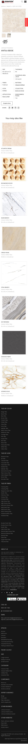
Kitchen (3, 631)
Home (3, 6)
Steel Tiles (3, 537)
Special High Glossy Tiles (8, 531)
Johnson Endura (5, 710)
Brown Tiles (4, 418)
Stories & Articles (5, 689)
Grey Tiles (3, 424)
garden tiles (4, 586)
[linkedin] (9, 592)
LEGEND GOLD (5, 391)
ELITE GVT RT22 (17, 6)
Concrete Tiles (5, 463)
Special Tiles (4, 535)
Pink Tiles (3, 436)
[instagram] (7, 592)
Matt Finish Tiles (5, 507)
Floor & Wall (5, 96)
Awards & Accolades (7, 684)
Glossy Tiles (4, 497)
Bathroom (4, 633)
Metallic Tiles (4, 428)
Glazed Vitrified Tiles (6, 671)
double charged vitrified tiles (16, 586)
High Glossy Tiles (5, 503)
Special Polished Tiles (7, 533)
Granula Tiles (4, 499)
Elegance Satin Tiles (6, 491)
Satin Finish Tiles (5, 529)
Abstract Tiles (5, 456)
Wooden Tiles (5, 479)
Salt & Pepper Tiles (6, 475)
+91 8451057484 (7, 611)
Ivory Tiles (3, 426)
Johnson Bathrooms (7, 712)
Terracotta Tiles (5, 445)
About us (3, 682)
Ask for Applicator (6, 702)
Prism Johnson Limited (7, 721)
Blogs (2, 696)
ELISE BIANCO (5, 218)
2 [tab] (15, 30)
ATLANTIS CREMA (6, 148)
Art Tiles (3, 458)
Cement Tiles (4, 460)
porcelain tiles (14, 580)
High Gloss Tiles (5, 501)
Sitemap (7, 738)
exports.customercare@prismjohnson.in (12, 619)
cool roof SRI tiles (13, 583)
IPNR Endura (4, 725)
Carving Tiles (4, 487)
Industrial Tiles (5, 675)
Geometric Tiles (5, 465)
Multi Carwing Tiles (6, 511)
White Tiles (4, 447)
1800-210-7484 (5, 608)
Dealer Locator (6, 650)
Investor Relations (6, 687)
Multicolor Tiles (5, 432)
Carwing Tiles (4, 489)
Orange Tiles (4, 434)
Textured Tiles (4, 541)
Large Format (5, 657)
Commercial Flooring (7, 641)
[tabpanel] (14, 20)
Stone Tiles (4, 477)
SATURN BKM (5, 322)
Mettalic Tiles (4, 469)
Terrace (3, 635)
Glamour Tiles (5, 495)
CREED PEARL (5, 253)
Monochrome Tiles (6, 471)
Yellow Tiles (4, 449)
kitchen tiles (21, 578)
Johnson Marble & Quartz (8, 714)
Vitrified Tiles (4, 673)
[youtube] (12, 592)
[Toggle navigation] (25, 1)
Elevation (3, 637)
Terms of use (14, 738)
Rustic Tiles (4, 527)
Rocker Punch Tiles (6, 525)
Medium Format (5, 659)
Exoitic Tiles (4, 493)
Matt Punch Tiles (5, 509)
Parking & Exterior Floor (7, 646)
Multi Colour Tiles (5, 430)
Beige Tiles (4, 412)
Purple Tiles (4, 438)
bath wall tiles (5, 580)
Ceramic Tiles (5, 669)
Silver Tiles (4, 443)
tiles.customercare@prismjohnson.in (11, 618)
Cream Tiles (4, 420)
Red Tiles (3, 440)
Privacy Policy (22, 738)
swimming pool (16, 584)
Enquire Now (26, 22)
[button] (22, 2)
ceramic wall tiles (19, 575)
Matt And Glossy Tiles (7, 505)
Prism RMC (4, 723)
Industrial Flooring (6, 643)
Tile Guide (4, 698)
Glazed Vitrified (19, 85)
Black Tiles (4, 414)
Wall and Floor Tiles (6, 560)
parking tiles (7, 584)
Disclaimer (24, 740)
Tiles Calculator (5, 700)
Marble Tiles (4, 467)
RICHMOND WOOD (6, 183)
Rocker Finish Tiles (6, 523)
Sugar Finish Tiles (5, 539)
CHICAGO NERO (6, 357)
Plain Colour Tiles (5, 473)
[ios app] (21, 599)
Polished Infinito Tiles (6, 513)
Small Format (5, 661)
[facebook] (2, 592)
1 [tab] (13, 30)
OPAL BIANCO (5, 287)
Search (9, 6)
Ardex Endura (4, 727)
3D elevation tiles (6, 576)
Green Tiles (4, 422)
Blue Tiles (3, 416)
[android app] (11, 599)
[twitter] (4, 592)
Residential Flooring (6, 639)
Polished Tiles (4, 515)
